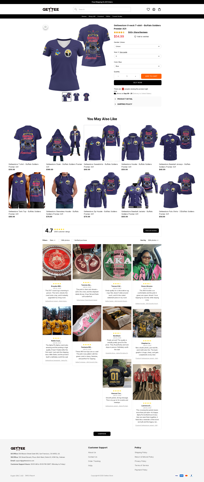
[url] (25, 461)
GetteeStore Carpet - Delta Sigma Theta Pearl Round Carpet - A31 (57, 301)
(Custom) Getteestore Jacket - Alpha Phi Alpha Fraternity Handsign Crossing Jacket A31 (147, 358)
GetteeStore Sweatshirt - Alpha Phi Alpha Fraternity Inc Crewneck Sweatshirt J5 (57, 360)
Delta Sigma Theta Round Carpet (87, 300)
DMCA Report (30, 475)
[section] (137, 32)
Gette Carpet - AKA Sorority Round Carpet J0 (117, 301)
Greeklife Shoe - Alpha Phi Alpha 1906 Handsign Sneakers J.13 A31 (117, 353)
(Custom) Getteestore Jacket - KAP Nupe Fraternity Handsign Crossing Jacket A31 (147, 425)
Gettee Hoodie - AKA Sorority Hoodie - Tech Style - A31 (147, 304)
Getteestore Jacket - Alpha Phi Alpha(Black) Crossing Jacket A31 (117, 406)
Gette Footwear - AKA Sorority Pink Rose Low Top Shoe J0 (87, 362)
